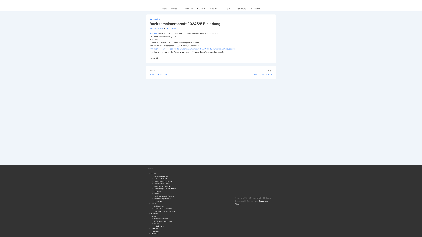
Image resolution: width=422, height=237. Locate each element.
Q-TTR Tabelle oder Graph (163, 221)
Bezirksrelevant (159, 206)
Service (174, 9)
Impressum (255, 9)
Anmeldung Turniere (161, 176)
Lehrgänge (228, 9)
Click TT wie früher (160, 179)
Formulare (157, 191)
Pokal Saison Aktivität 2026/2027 (165, 211)
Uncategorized (155, 19)
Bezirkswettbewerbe (161, 218)
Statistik (156, 223)
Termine (187, 9)
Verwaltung (241, 9)
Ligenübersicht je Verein (162, 186)
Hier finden (154, 33)
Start (164, 9)
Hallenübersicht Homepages (163, 181)
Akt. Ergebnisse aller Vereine (164, 196)
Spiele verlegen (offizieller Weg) (165, 188)
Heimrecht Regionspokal (162, 198)
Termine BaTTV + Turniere (163, 208)
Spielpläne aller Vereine (162, 183)
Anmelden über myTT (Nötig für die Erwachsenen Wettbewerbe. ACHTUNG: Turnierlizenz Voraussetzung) (193, 49)
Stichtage (157, 193)
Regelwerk (201, 9)
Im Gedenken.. (159, 226)
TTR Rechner (158, 201)
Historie (213, 9)
